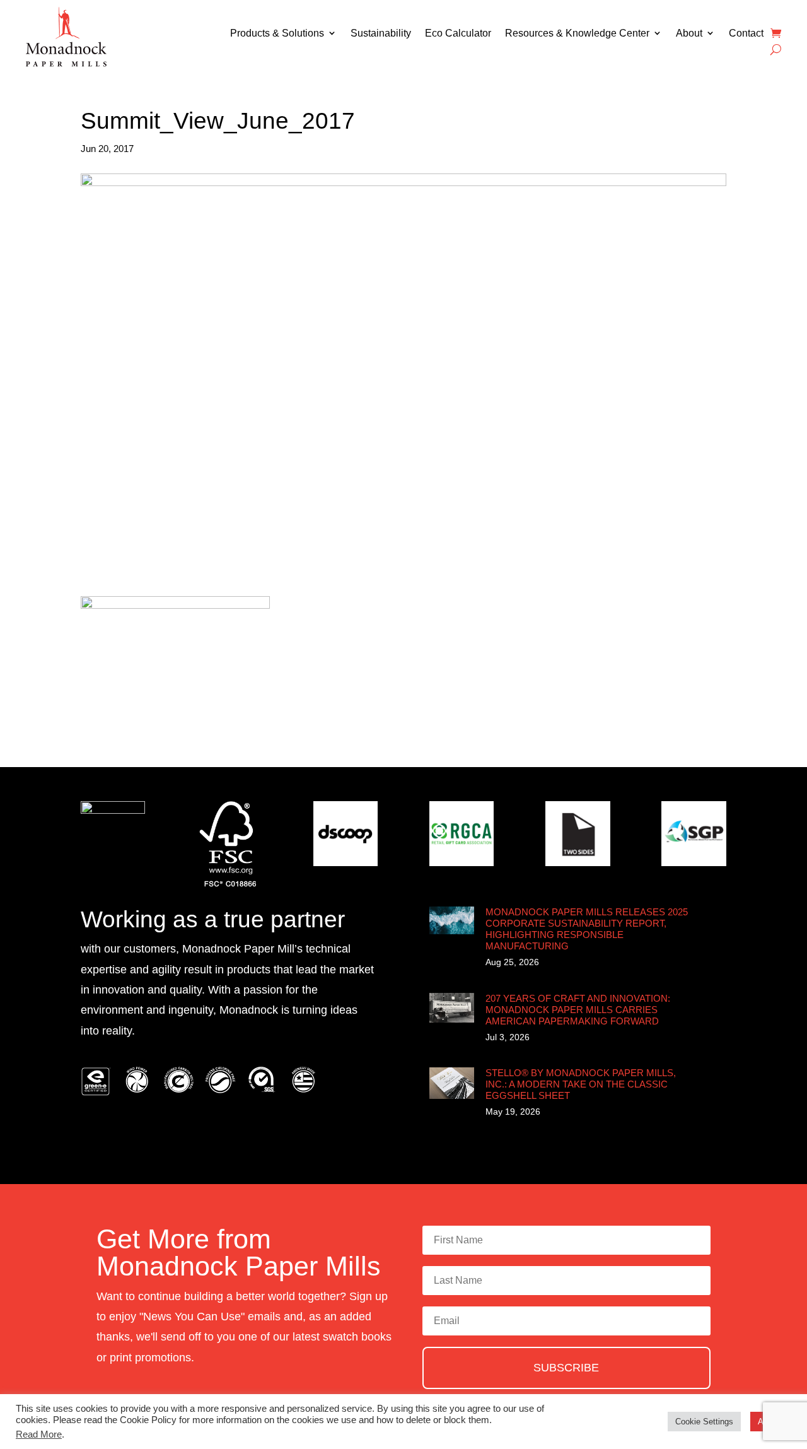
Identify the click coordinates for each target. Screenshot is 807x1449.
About (689, 33)
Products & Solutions (277, 33)
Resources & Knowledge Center (577, 33)
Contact (746, 33)
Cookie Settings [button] (704, 1421)
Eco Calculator (458, 33)
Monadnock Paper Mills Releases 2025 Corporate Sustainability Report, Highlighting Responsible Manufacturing (586, 928)
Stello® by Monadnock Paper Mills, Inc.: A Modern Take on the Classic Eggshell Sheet (580, 1084)
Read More (39, 1434)
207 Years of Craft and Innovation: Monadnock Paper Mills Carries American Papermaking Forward (577, 1009)
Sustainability (381, 33)
